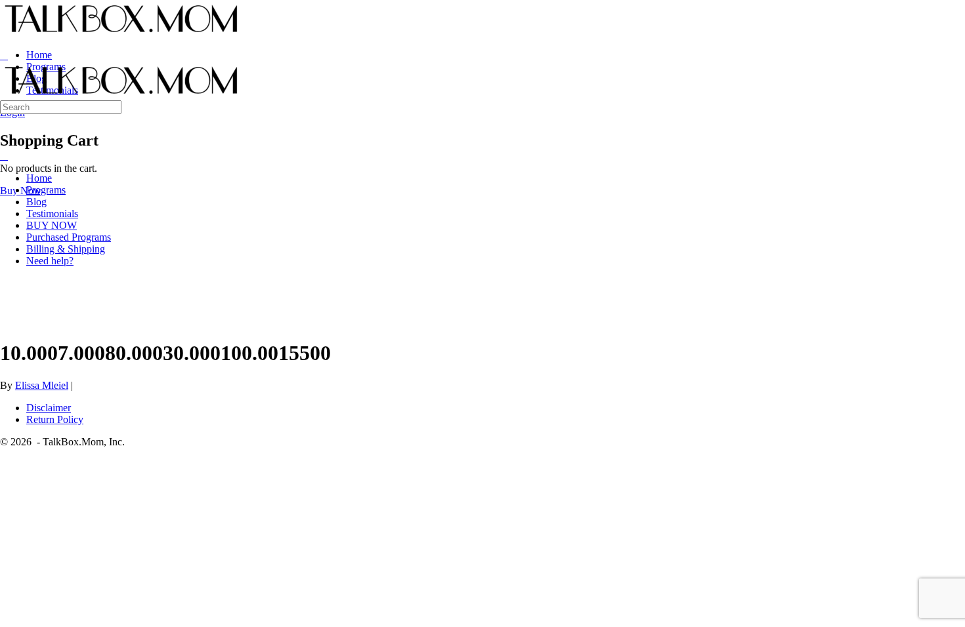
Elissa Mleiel (41, 385)
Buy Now (20, 190)
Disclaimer (48, 407)
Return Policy (54, 419)
